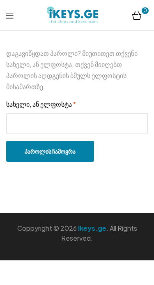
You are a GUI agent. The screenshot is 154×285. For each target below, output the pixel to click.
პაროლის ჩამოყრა (50, 151)
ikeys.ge (92, 228)
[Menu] (9, 15)
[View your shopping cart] (137, 15)
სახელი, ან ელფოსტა (64, 103)
